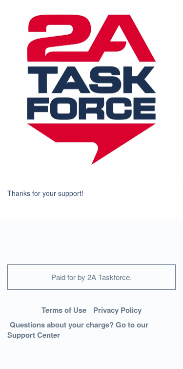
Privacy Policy (117, 309)
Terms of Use (63, 309)
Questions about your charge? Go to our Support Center (77, 329)
